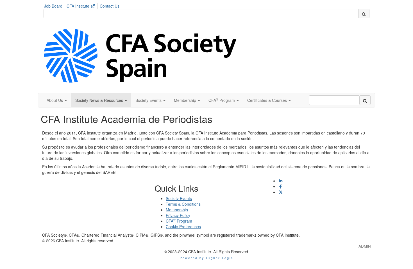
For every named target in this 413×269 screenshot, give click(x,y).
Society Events (179, 198)
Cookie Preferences (183, 226)
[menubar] (83, 5)
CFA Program (179, 221)
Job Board (53, 6)
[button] (56, 100)
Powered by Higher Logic (206, 257)
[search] (363, 13)
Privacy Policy (178, 215)
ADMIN (364, 246)
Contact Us (109, 6)
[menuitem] (55, 5)
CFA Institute (78, 6)
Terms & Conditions (183, 204)
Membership (177, 209)
